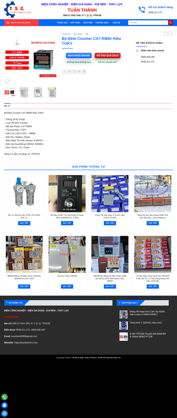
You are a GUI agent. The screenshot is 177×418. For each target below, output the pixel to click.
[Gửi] (170, 22)
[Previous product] (170, 34)
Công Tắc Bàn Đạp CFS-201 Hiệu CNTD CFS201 (110, 216)
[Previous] (8, 58)
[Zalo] (4, 405)
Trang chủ (62, 23)
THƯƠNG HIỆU (101, 23)
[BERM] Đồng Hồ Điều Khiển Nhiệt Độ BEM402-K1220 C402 (24, 277)
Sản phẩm (88, 23)
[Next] (53, 58)
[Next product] (166, 34)
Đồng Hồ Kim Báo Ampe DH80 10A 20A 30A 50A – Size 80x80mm (152, 216)
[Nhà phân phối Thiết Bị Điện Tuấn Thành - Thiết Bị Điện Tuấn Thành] (20, 9)
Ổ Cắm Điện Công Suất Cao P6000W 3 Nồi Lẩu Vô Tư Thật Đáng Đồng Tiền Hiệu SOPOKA (153, 278)
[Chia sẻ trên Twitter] (69, 72)
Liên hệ (116, 23)
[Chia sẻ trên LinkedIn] (84, 72)
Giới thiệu (75, 23)
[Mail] (4, 413)
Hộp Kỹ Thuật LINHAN (67, 276)
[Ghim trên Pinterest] (79, 72)
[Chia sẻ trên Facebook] (64, 72)
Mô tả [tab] (7, 106)
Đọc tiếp (24, 223)
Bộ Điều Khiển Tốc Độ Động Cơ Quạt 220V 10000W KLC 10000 (67, 216)
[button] (21, 22)
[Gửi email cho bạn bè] (74, 72)
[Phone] (4, 397)
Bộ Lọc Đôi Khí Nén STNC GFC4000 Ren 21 (24, 216)
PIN (86, 34)
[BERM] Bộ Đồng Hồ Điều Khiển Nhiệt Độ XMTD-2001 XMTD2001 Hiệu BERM (110, 278)
